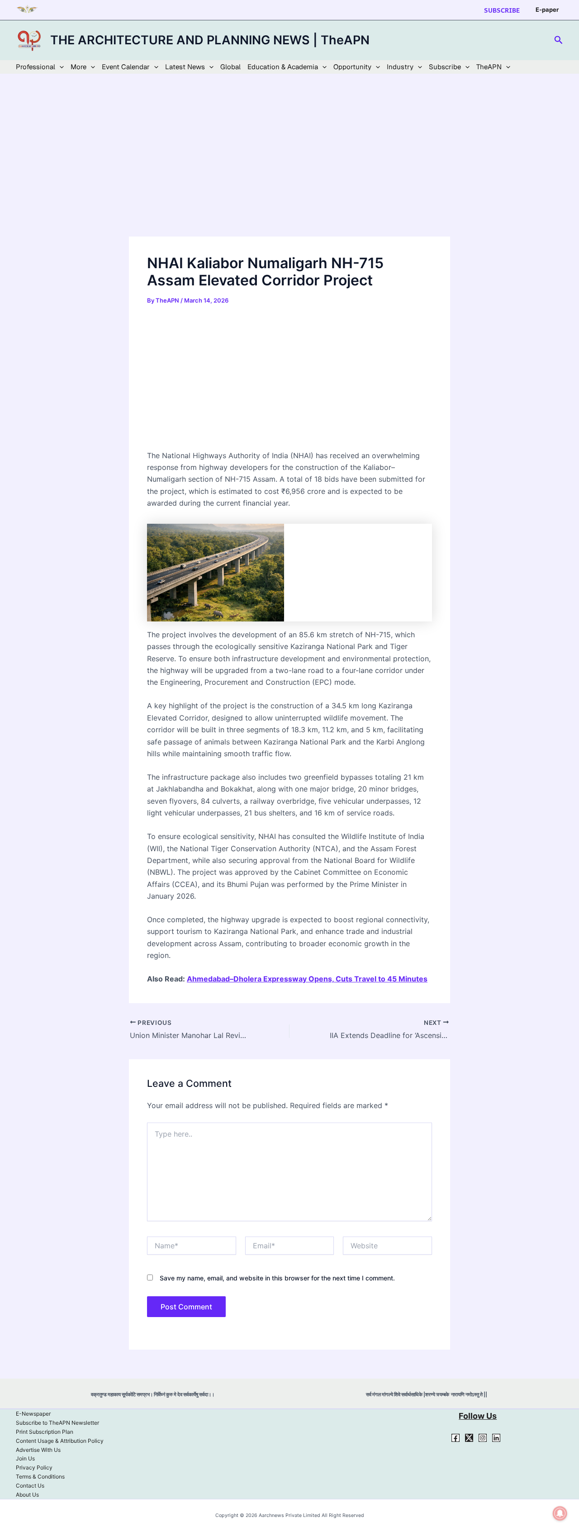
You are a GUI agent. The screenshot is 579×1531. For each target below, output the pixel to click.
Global (230, 66)
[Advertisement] (289, 169)
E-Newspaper (33, 1413)
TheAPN (489, 66)
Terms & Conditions (40, 1476)
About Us (27, 1494)
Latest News (185, 66)
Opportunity (352, 66)
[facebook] (455, 1438)
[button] (502, 10)
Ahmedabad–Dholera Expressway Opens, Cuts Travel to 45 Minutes (307, 978)
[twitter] (469, 1438)
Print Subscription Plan (44, 1431)
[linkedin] (496, 1438)
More (78, 66)
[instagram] (483, 1438)
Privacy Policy (34, 1467)
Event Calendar (126, 66)
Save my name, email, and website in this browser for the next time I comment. (277, 1278)
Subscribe (445, 66)
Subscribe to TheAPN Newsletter (57, 1422)
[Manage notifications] (560, 1513)
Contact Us (30, 1485)
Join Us (25, 1458)
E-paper (547, 9)
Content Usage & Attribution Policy (60, 1440)
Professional (35, 66)
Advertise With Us (38, 1449)
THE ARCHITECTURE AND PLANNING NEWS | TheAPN (210, 40)
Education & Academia (282, 66)
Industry (400, 66)
